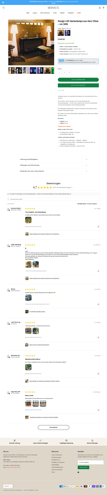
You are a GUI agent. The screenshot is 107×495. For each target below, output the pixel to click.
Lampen (35, 13)
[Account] (99, 8)
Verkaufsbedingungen (57, 467)
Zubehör (62, 13)
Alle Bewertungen (56, 457)
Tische (55, 13)
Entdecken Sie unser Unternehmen (32, 171)
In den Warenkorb (78, 79)
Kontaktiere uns (56, 460)
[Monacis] (53, 8)
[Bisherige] (10, 42)
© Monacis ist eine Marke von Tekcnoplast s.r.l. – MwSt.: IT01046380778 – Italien (20, 490)
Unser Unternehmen (57, 455)
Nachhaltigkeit (55, 465)
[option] (31, 42)
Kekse (53, 472)
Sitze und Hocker (45, 13)
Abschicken (83, 467)
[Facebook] (3, 2)
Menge (60, 69)
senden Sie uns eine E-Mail (13, 467)
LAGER (79, 13)
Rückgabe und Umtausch (58, 462)
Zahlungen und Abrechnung (29, 165)
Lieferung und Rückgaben (29, 159)
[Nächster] (52, 42)
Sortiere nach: (81, 203)
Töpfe (27, 13)
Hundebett (71, 13)
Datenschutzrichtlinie (57, 469)
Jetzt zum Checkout (78, 85)
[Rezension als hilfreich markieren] (98, 226)
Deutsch (7, 486)
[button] (73, 187)
